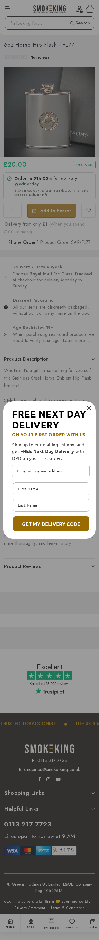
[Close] (89, 407)
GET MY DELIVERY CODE (51, 524)
